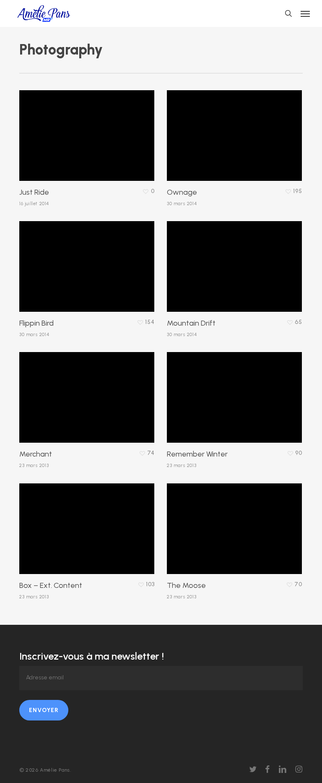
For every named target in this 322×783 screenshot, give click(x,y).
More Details (89, 129)
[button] (305, 13)
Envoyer (44, 710)
